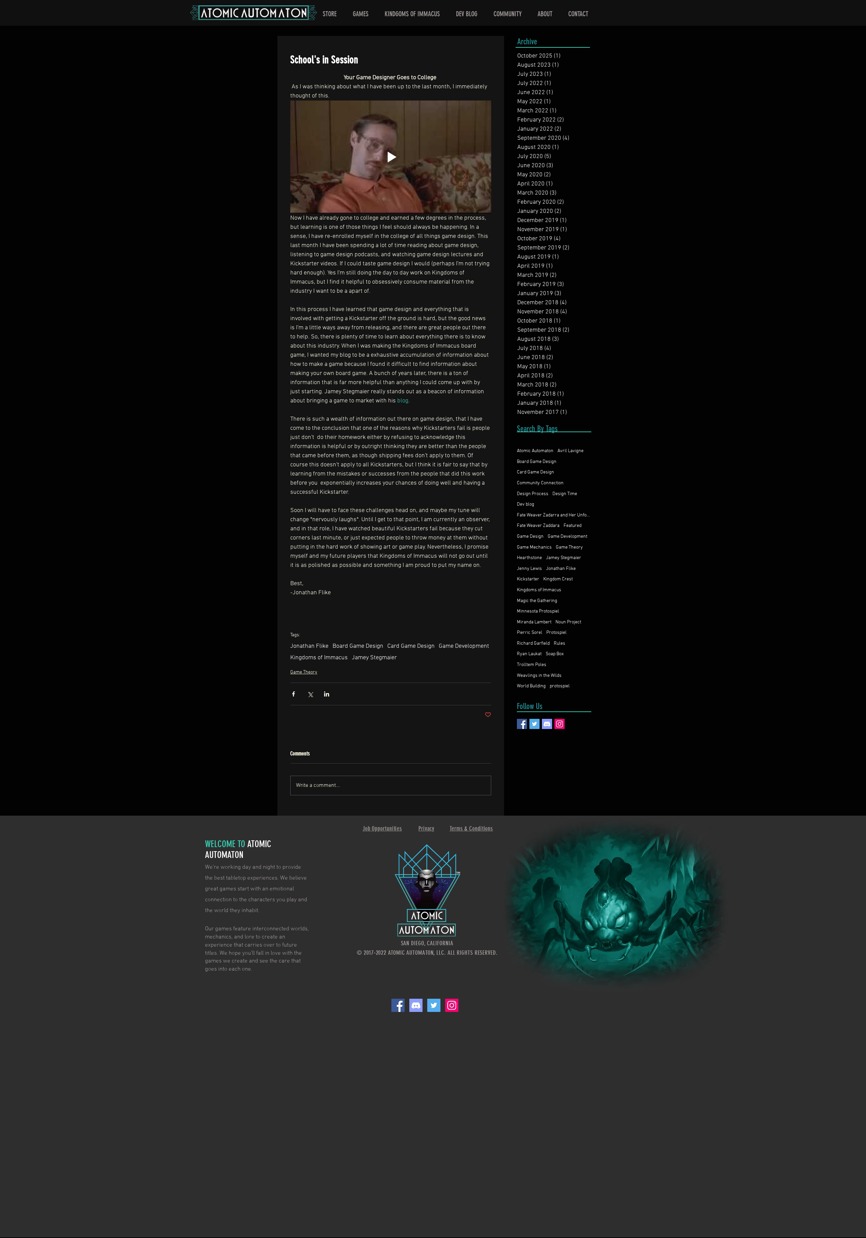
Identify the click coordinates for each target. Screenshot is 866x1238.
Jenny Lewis (529, 569)
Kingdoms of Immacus (319, 657)
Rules (559, 643)
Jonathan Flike (309, 646)
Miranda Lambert (534, 622)
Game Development (464, 646)
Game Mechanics (534, 547)
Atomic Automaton (535, 451)
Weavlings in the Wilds (539, 676)
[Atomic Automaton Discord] (416, 1005)
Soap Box (555, 654)
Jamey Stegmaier (374, 657)
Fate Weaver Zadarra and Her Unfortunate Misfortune (554, 515)
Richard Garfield (533, 643)
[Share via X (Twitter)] (310, 694)
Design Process (532, 494)
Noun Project (568, 622)
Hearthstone (529, 558)
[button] (361, 13)
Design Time (564, 494)
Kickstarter (528, 579)
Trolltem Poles (531, 665)
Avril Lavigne (570, 451)
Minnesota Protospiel (538, 611)
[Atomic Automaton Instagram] (451, 1005)
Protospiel (556, 633)
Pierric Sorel (529, 633)
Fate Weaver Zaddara (538, 526)
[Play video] (390, 157)
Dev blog (525, 504)
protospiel (560, 686)
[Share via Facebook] (293, 694)
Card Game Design (411, 646)
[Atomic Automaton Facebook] (398, 1005)
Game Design (530, 536)
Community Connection (540, 483)
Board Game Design (358, 646)
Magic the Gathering (537, 601)
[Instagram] (559, 724)
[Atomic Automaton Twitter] (433, 1005)
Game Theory (303, 672)
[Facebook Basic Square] (522, 724)
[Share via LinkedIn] (326, 694)
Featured (573, 526)
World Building (531, 686)
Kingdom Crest (558, 579)
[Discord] (547, 724)
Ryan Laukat (529, 654)
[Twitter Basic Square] (534, 724)
